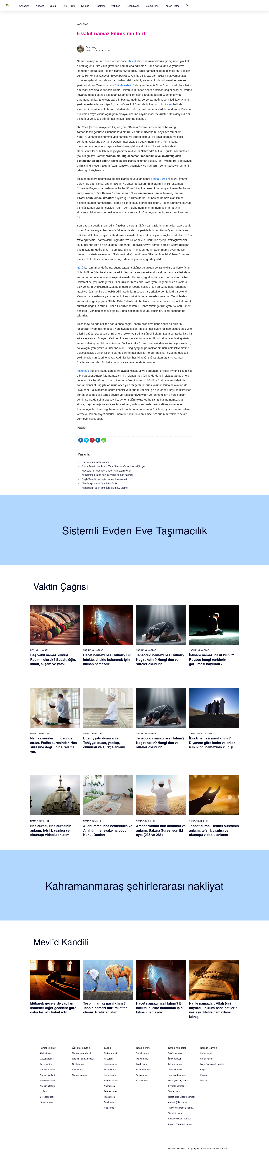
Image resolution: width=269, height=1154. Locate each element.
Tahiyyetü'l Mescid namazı (181, 1107)
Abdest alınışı (46, 1053)
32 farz (43, 1091)
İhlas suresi (109, 1096)
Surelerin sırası (47, 1080)
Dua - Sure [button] (69, 6)
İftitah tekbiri (123, 85)
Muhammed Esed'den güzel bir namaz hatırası (107, 475)
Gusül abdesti (47, 1058)
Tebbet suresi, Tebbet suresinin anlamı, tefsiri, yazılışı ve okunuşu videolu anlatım (214, 830)
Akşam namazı (143, 1069)
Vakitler (115, 6)
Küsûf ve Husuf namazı (179, 1118)
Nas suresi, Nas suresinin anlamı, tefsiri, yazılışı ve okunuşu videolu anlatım (50, 830)
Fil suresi (108, 1058)
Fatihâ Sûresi (159, 178)
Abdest (40, 6)
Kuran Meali (132, 6)
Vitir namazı (142, 1080)
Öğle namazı (142, 1058)
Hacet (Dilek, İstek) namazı (181, 1096)
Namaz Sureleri (40, 733)
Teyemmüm (46, 1064)
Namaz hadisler (47, 1069)
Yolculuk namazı (176, 1113)
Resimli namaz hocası (83, 1058)
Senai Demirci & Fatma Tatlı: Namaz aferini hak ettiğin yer (113, 466)
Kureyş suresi (110, 1064)
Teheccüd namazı (177, 1074)
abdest (132, 61)
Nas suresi (109, 1107)
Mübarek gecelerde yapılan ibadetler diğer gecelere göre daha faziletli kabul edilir (53, 1008)
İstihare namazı (175, 1064)
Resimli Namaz (38, 650)
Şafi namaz (77, 1069)
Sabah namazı (143, 1053)
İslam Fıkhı (152, 6)
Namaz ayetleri (47, 1074)
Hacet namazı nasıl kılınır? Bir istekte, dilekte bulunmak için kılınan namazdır (107, 659)
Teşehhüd (83, 370)
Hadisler (100, 6)
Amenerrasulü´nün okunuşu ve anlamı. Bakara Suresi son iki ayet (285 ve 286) (161, 830)
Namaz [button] (85, 6)
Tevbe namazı (175, 1091)
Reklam (204, 1074)
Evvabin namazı (176, 1085)
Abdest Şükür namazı (178, 1102)
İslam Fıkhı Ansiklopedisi (212, 1064)
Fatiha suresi (110, 1053)
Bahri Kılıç (91, 47)
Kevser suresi (110, 1074)
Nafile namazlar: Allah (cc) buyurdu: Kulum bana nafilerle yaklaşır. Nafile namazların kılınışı (213, 1010)
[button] (24, 6)
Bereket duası (47, 1096)
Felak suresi (110, 1102)
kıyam (168, 104)
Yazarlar (82, 24)
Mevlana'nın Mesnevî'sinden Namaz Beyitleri (106, 470)
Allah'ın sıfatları (47, 1085)
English (203, 1069)
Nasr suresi (109, 1085)
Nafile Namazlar (93, 650)
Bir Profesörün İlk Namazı (96, 462)
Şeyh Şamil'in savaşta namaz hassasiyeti (104, 479)
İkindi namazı (142, 1064)
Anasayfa (24, 6)
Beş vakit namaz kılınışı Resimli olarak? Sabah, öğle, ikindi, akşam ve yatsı (53, 659)
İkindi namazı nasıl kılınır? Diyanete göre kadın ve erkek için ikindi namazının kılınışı (212, 742)
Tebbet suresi (110, 1091)
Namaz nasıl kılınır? (81, 1053)
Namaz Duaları (92, 820)
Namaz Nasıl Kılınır (200, 733)
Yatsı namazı (142, 1074)
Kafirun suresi (111, 1080)
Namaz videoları (80, 1074)
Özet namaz (78, 1064)
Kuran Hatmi (172, 6)
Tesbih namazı (175, 1069)
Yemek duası (46, 1102)
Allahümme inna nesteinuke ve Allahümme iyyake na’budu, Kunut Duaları (107, 830)
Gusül (53, 6)
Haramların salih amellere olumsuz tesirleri (105, 487)
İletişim (203, 1080)
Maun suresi (110, 1069)
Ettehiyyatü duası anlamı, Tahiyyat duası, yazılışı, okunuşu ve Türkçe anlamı (104, 742)
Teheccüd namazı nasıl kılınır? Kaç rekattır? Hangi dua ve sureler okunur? (160, 659)
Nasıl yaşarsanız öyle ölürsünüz (99, 483)
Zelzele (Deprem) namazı (180, 1124)
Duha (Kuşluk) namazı (179, 1080)
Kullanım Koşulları (176, 1148)
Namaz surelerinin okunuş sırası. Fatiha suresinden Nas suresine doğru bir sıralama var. (53, 745)
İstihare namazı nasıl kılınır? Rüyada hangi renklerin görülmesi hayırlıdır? (211, 659)
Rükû (80, 267)
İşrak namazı (174, 1058)
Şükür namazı (175, 1053)
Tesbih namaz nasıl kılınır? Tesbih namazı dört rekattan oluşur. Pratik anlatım (105, 1008)
